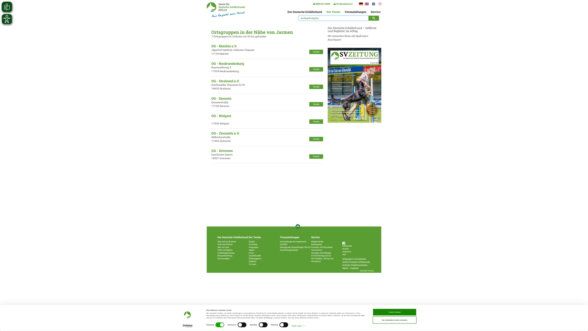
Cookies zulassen (394, 312)
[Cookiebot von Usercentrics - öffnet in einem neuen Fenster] (187, 325)
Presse (251, 253)
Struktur (252, 241)
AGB (344, 254)
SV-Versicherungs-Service (321, 256)
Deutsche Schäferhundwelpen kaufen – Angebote (355, 266)
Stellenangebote (255, 258)
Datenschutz (347, 246)
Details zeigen (297, 326)
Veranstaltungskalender (289, 250)
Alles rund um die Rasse (226, 241)
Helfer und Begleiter (225, 250)
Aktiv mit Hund (223, 247)
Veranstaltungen (355, 12)
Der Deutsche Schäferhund (304, 12)
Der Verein (333, 12)
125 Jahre (252, 264)
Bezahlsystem (316, 244)
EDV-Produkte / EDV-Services (322, 258)
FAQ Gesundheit (223, 258)
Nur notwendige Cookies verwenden (394, 320)
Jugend (251, 250)
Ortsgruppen (253, 247)
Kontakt (345, 249)
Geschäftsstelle (255, 256)
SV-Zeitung (253, 244)
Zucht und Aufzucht (224, 244)
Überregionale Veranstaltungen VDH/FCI (295, 247)
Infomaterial (316, 261)
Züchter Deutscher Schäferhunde (356, 262)
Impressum (346, 251)
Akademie (252, 261)
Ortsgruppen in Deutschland (354, 259)
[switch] (242, 324)
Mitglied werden (317, 241)
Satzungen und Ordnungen (321, 253)
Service (376, 12)
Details (316, 52)
